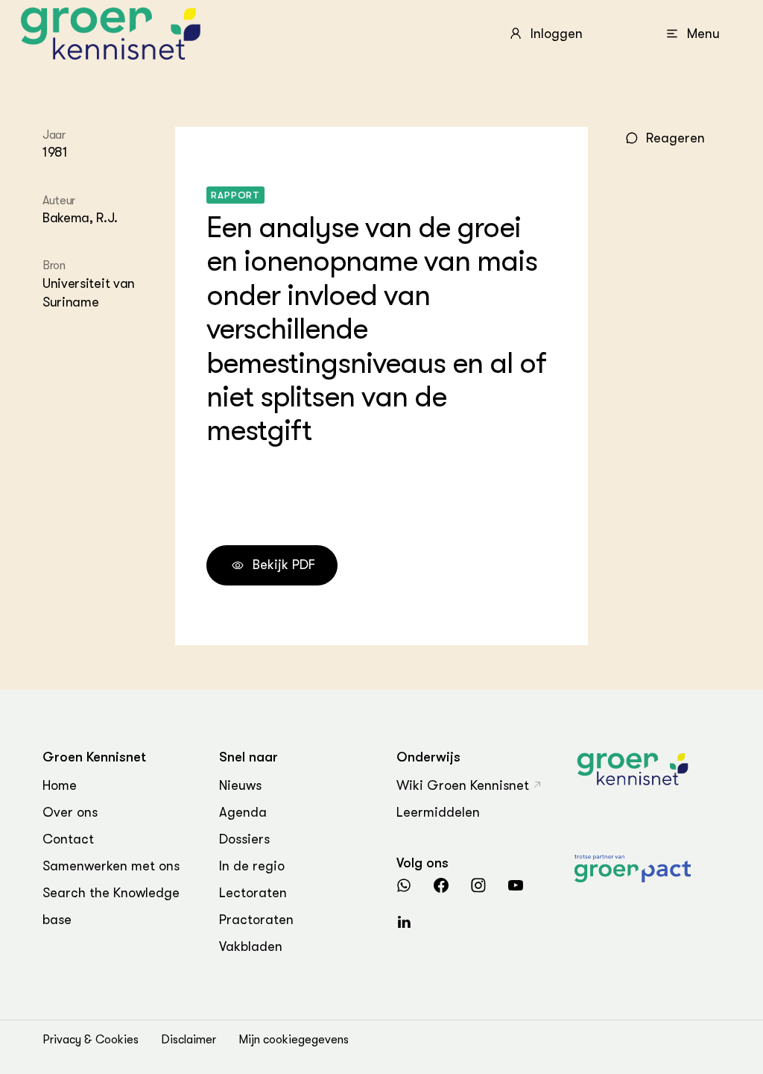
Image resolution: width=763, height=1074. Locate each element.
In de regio (252, 865)
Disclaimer (188, 1039)
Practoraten (256, 919)
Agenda (243, 812)
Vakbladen (250, 946)
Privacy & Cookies (90, 1039)
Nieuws (240, 785)
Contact (68, 839)
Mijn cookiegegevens (293, 1039)
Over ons (70, 812)
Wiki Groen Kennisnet (462, 785)
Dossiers (244, 839)
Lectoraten (253, 892)
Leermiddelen (438, 812)
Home (59, 785)
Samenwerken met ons (111, 865)
